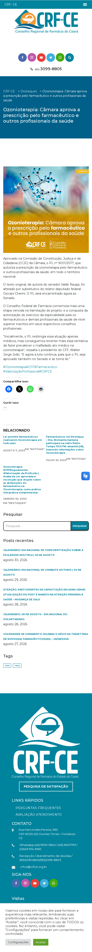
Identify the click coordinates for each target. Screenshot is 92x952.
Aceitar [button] (41, 942)
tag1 (7, 666)
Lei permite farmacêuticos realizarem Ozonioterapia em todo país (22, 440)
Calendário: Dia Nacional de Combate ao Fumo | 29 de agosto (42, 572)
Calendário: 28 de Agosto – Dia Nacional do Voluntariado (35, 617)
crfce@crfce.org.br (33, 866)
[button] (10, 4)
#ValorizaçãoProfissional (21, 371)
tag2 (17, 666)
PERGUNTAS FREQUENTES (38, 808)
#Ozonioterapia (14, 367)
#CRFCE (45, 371)
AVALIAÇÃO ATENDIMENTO (39, 815)
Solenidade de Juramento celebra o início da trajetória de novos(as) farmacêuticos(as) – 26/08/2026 (45, 636)
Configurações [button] (18, 942)
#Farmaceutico (45, 367)
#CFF (30, 367)
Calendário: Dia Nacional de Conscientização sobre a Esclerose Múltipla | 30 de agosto (43, 553)
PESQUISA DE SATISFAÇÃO (46, 786)
